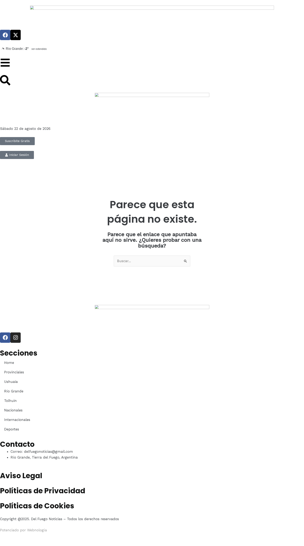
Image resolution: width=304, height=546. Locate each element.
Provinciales (14, 372)
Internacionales (17, 420)
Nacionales (13, 410)
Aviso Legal (21, 476)
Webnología (37, 530)
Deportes (11, 429)
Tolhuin (10, 401)
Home (9, 363)
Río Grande (13, 391)
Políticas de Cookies (37, 506)
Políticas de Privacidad (42, 491)
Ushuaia (11, 382)
